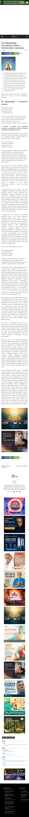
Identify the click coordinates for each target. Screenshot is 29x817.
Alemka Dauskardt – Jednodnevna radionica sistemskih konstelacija (14, 745)
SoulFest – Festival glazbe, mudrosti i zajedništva (13, 761)
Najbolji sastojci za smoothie (5, 466)
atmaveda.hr (23, 801)
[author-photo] (14, 479)
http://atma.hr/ (14, 483)
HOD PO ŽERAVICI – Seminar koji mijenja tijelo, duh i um (15, 760)
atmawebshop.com (25, 792)
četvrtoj (6, 290)
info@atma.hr (7, 792)
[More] (21, 53)
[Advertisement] (14, 20)
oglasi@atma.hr (12, 796)
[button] (2, 36)
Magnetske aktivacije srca (8, 751)
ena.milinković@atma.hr (10, 809)
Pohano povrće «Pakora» (22, 466)
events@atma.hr (8, 804)
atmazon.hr (23, 797)
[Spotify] (14, 492)
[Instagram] (11, 492)
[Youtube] (20, 492)
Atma (4, 50)
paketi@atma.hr (10, 813)
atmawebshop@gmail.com (10, 799)
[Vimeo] (17, 492)
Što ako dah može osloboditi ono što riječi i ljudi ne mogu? (13, 765)
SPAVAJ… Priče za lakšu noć (9, 754)
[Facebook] (8, 492)
